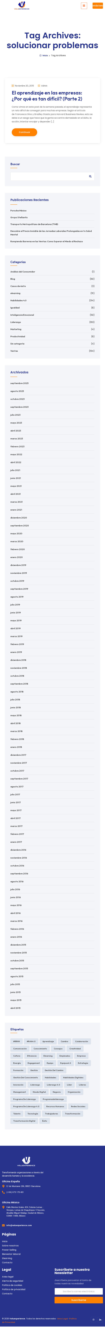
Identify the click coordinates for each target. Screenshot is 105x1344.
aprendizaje (48, 1041)
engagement (34, 1063)
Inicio (45, 55)
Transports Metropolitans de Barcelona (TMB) (34, 224)
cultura (16, 1056)
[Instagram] (93, 1319)
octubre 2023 (17, 399)
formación (18, 1070)
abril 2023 (15, 430)
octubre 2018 (17, 675)
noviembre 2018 (18, 668)
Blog (12, 279)
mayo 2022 (16, 454)
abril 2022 (15, 462)
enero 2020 (16, 557)
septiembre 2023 (19, 407)
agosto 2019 (17, 596)
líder (69, 1085)
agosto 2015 (16, 976)
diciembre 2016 (18, 849)
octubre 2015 (17, 960)
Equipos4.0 (65, 1063)
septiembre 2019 (19, 588)
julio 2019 (15, 604)
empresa (81, 1056)
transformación (72, 1113)
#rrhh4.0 (31, 1041)
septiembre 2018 (19, 683)
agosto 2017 (17, 786)
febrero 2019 (17, 644)
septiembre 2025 (19, 383)
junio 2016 (15, 897)
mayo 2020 (16, 533)
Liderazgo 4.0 (53, 1085)
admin (44, 85)
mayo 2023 (16, 422)
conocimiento (40, 1048)
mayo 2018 (16, 715)
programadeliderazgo (53, 1099)
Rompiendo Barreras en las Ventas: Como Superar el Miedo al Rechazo (46, 241)
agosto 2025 (17, 391)
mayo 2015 (15, 1000)
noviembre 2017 (18, 762)
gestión (34, 1070)
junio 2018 (15, 707)
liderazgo (35, 1085)
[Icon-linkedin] (100, 1319)
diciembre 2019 (18, 565)
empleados (64, 1056)
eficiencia (32, 1056)
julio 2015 (15, 984)
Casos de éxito (18, 286)
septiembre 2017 (19, 778)
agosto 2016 (17, 881)
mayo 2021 (16, 486)
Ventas (14, 351)
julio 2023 (15, 414)
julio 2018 (15, 699)
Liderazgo (15, 322)
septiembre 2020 (19, 525)
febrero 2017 (17, 834)
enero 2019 (16, 652)
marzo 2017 (16, 826)
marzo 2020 (16, 541)
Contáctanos (98, 5)
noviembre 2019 (18, 573)
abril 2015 (15, 1008)
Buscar (15, 164)
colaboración (81, 1041)
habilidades (50, 1077)
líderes (82, 1085)
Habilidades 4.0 (18, 300)
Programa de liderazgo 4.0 (26, 1106)
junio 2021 (15, 478)
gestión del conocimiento (25, 1077)
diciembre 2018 (18, 660)
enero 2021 (16, 509)
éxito (44, 1121)
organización (74, 1092)
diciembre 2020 (18, 517)
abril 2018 (15, 723)
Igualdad (15, 307)
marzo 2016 (16, 921)
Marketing (15, 329)
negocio (57, 1092)
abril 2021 (15, 494)
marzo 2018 (16, 731)
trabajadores (51, 1113)
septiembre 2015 (19, 968)
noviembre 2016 (18, 857)
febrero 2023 (17, 446)
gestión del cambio (54, 1070)
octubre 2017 (17, 770)
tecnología (32, 1113)
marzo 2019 (16, 636)
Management (19, 1092)
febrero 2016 (17, 929)
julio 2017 (15, 794)
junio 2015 (15, 992)
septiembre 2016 (19, 873)
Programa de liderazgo (24, 1099)
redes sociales (78, 1106)
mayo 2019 (16, 620)
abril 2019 (15, 628)
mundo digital (39, 1092)
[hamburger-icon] (84, 6)
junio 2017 (15, 802)
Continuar (24, 132)
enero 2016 (16, 936)
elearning (15, 293)
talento (17, 1113)
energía (17, 1063)
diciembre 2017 (18, 755)
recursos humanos (55, 1106)
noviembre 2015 (18, 952)
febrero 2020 (17, 549)
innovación (18, 1085)
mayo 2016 (16, 905)
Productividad (17, 336)
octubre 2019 (17, 581)
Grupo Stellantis (19, 217)
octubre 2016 (17, 865)
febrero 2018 (17, 739)
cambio (64, 1041)
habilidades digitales (73, 1077)
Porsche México (18, 210)
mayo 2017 (16, 810)
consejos (58, 1048)
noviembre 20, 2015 (24, 85)
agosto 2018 (17, 691)
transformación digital (24, 1121)
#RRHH (16, 1041)
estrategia (83, 1063)
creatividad (75, 1048)
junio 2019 (15, 612)
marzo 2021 (16, 501)
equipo (50, 1063)
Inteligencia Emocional (22, 315)
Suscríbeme (78, 1300)
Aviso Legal (62, 1318)
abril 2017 (15, 818)
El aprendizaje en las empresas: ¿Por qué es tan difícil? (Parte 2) (47, 96)
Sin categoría (17, 343)
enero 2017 (16, 842)
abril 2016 (15, 913)
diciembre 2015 (18, 944)
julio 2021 (15, 470)
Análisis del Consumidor (22, 271)
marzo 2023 (16, 438)
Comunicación (20, 1048)
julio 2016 (15, 889)
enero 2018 (16, 747)
